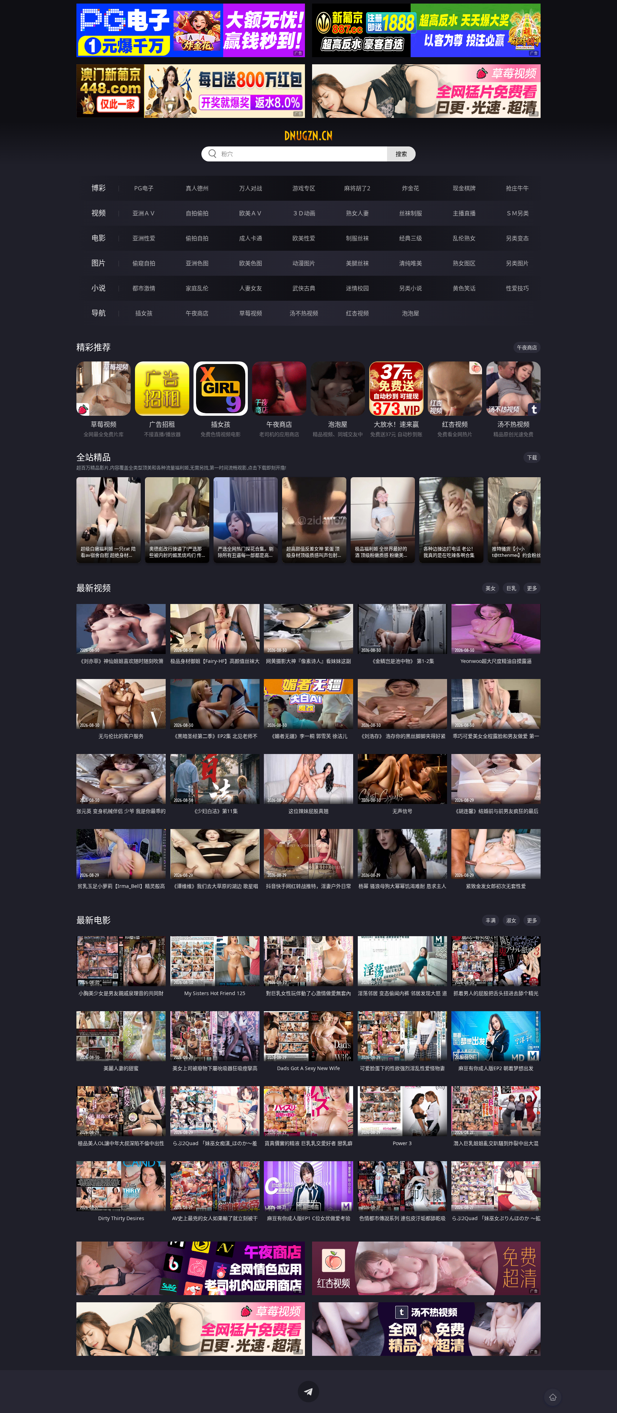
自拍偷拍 (197, 213)
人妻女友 (250, 288)
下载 (532, 457)
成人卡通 (250, 238)
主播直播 (464, 213)
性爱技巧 (517, 288)
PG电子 (144, 188)
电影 (98, 238)
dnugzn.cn (308, 136)
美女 (491, 588)
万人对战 (250, 188)
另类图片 (517, 263)
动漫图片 (303, 263)
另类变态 (517, 238)
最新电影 (93, 920)
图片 (98, 263)
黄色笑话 (464, 288)
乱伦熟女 (464, 238)
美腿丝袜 (357, 263)
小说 (98, 288)
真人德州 (197, 188)
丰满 (491, 920)
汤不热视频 (304, 313)
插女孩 (143, 313)
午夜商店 (197, 313)
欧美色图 (250, 263)
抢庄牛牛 (517, 188)
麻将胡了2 (357, 188)
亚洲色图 (197, 263)
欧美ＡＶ (250, 213)
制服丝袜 (357, 238)
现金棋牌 (464, 188)
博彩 (98, 188)
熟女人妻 (357, 213)
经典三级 (410, 238)
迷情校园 (357, 288)
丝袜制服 (410, 213)
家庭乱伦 (197, 288)
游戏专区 (303, 188)
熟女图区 (464, 263)
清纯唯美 (410, 263)
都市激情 (143, 288)
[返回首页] (552, 1397)
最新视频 (93, 588)
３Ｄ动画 (303, 213)
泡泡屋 (410, 313)
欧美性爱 (303, 238)
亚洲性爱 (143, 238)
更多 (532, 588)
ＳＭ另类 (517, 213)
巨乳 (511, 588)
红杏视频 (357, 313)
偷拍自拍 (197, 238)
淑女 (511, 920)
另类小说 (410, 288)
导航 (98, 313)
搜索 (401, 154)
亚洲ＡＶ (143, 213)
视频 (98, 213)
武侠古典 (303, 288)
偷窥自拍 (143, 263)
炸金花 (410, 188)
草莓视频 (250, 313)
